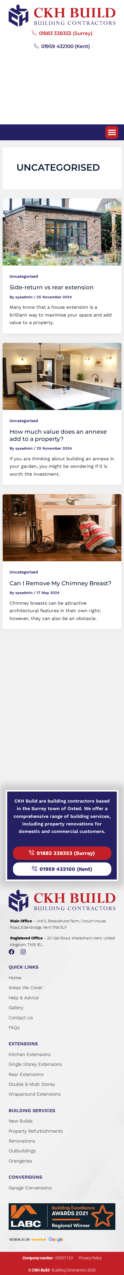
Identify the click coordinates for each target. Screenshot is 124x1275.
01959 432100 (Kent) (65, 46)
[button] (111, 132)
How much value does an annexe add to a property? (58, 435)
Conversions (25, 1177)
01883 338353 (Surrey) (66, 33)
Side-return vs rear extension (52, 287)
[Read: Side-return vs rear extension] (62, 231)
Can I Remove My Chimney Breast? (60, 583)
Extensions (23, 1043)
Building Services (32, 1110)
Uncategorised (24, 276)
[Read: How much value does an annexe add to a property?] (62, 376)
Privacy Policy (90, 1258)
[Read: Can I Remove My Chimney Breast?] (62, 527)
